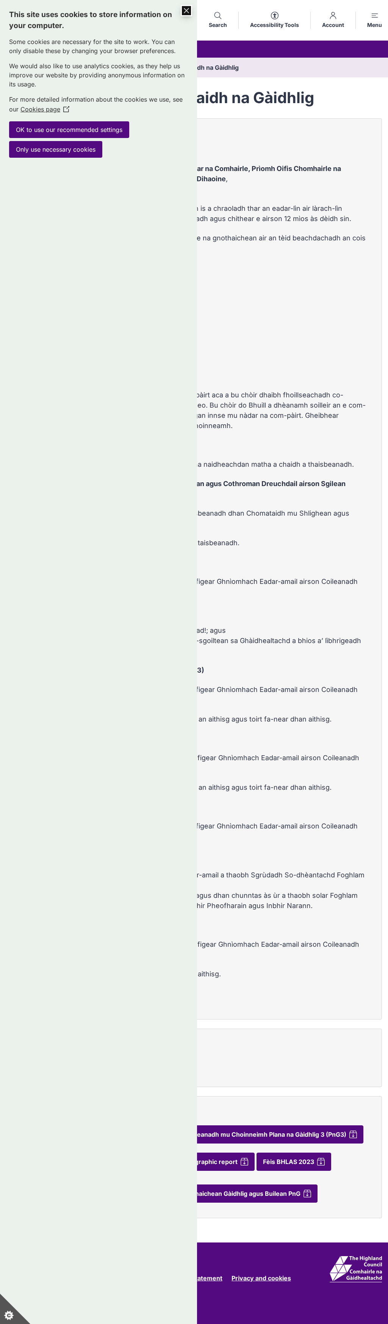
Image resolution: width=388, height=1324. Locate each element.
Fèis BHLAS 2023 (288, 1162)
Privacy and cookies (261, 1278)
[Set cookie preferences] (15, 1309)
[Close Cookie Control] (186, 10)
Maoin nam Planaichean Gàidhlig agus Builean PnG (226, 1193)
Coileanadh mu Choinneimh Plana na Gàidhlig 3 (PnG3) (266, 1134)
